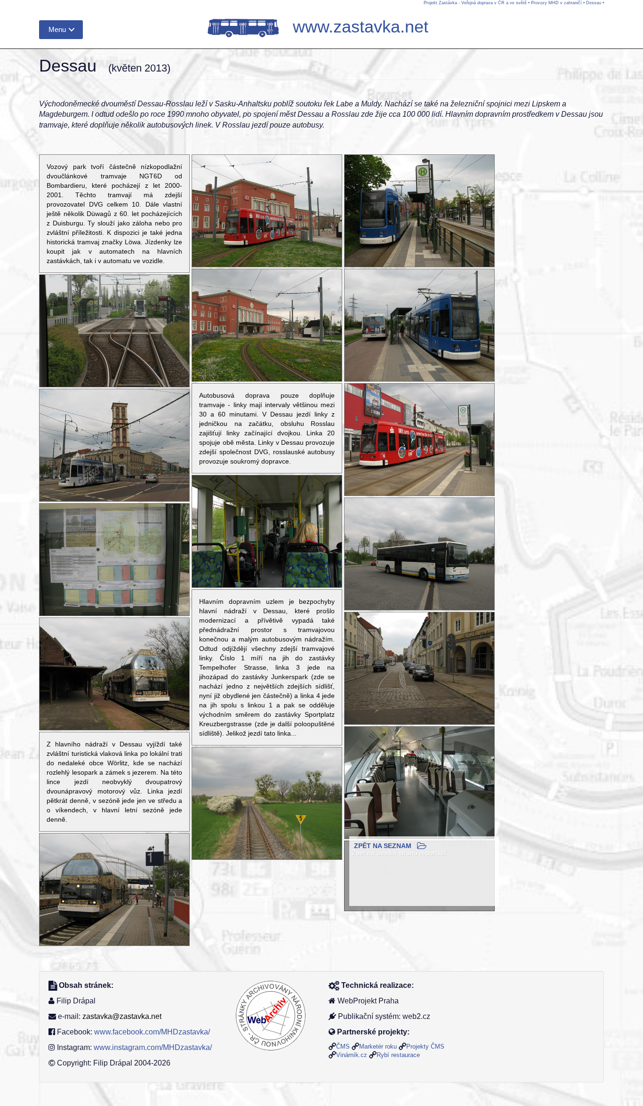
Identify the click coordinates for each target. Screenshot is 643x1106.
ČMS (343, 1046)
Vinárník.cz (351, 1054)
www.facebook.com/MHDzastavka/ (152, 1032)
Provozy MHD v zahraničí (556, 2)
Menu (57, 29)
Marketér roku (378, 1046)
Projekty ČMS (425, 1046)
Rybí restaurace (398, 1054)
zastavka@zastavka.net (121, 1016)
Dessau (593, 2)
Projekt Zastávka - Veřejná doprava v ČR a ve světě (475, 2)
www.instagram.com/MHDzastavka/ (153, 1047)
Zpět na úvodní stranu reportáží (399, 853)
